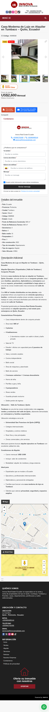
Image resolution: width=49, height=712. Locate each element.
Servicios (6, 651)
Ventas (5, 645)
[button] (46, 41)
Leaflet (30, 548)
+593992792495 (35, 11)
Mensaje (7, 172)
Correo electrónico (10, 158)
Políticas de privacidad (11, 664)
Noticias (6, 654)
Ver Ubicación (21, 568)
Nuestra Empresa (9, 657)
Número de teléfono (10, 165)
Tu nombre (7, 151)
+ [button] (4, 507)
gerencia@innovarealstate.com (25, 140)
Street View (10, 86)
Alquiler (6, 648)
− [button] (4, 510)
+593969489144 (34, 12)
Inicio (5, 642)
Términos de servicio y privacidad (30, 191)
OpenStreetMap (43, 548)
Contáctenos (8, 661)
